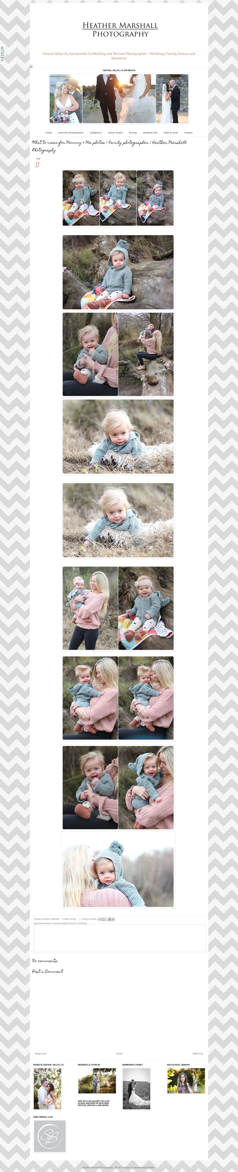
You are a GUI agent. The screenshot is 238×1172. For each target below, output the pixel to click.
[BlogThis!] (103, 919)
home (49, 133)
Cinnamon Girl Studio (143, 1167)
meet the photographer (71, 133)
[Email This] (100, 919)
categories (96, 133)
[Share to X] (106, 919)
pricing (133, 133)
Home (119, 1053)
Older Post (197, 1053)
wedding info (150, 133)
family (73, 919)
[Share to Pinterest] (113, 919)
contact (189, 133)
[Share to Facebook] (110, 919)
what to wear (171, 133)
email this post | (90, 919)
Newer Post (40, 1053)
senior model (115, 133)
